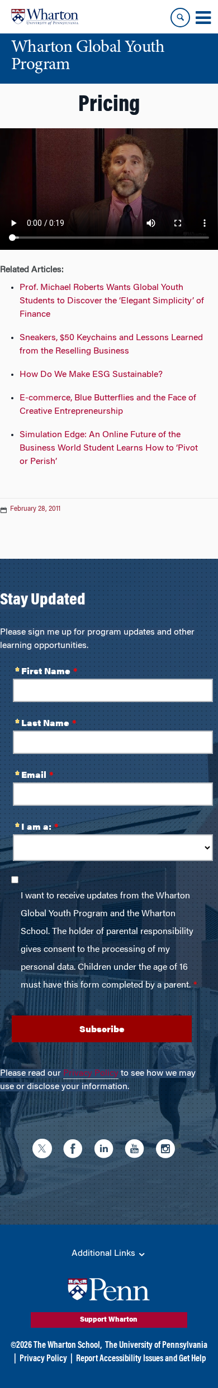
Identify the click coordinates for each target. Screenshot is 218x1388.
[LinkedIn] (106, 1150)
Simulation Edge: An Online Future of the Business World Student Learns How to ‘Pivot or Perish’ (109, 448)
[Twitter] (45, 1150)
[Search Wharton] (180, 17)
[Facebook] (75, 1150)
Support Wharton (109, 1320)
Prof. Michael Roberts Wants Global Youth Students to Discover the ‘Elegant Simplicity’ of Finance (112, 301)
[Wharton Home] (44, 16)
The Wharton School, (68, 1345)
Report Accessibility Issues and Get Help (141, 1359)
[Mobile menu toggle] (203, 18)
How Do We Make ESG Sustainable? (91, 374)
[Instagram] (168, 1150)
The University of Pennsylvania (156, 1345)
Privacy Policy (91, 1073)
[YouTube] (137, 1150)
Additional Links (105, 1253)
